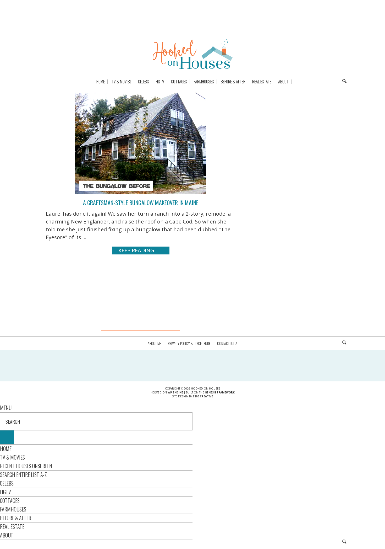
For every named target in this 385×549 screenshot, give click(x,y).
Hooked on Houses (193, 54)
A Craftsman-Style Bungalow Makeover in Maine (141, 202)
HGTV (5, 492)
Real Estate (12, 526)
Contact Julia (227, 343)
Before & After (15, 518)
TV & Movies (12, 457)
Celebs (7, 483)
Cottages (10, 500)
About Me (154, 343)
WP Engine (175, 392)
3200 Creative (203, 396)
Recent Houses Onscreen (26, 466)
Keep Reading (136, 250)
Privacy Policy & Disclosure (189, 343)
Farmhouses (13, 509)
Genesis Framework (220, 392)
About (6, 535)
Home (6, 448)
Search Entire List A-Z (23, 474)
